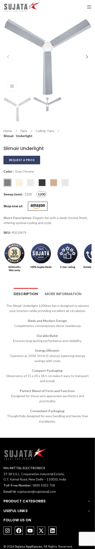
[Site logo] (21, 7)
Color (7, 171)
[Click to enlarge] (12, 86)
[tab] (26, 293)
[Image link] (25, 454)
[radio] (7, 183)
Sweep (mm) (12, 194)
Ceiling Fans (45, 131)
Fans (24, 131)
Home (7, 131)
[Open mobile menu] (89, 7)
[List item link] (34, 485)
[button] (8, 56)
